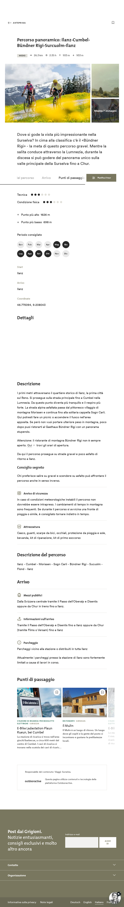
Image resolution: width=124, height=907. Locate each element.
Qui (29, 445)
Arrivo (46, 178)
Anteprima (19, 23)
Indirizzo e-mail (72, 834)
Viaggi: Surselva (62, 771)
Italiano (99, 902)
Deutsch (75, 902)
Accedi (108, 842)
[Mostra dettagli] (119, 894)
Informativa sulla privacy (22, 902)
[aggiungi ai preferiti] (113, 22)
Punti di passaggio (72, 178)
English (87, 902)
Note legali (46, 902)
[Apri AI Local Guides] (115, 898)
